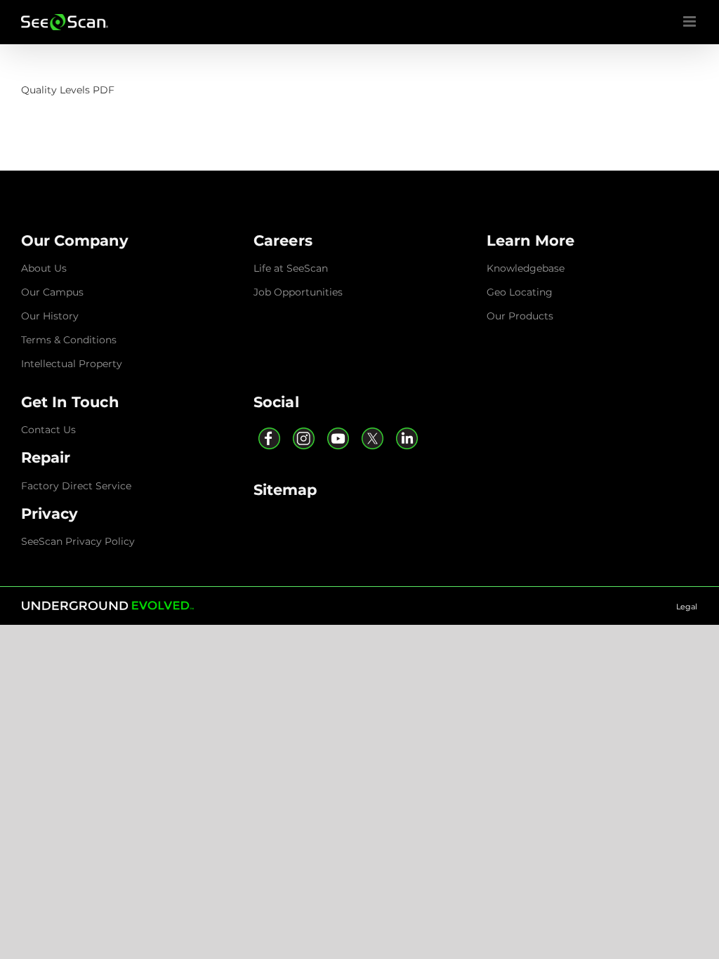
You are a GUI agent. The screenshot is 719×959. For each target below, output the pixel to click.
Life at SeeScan (290, 268)
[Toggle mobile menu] (690, 21)
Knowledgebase (526, 268)
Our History (50, 316)
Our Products (520, 316)
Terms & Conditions (69, 339)
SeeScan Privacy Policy (78, 541)
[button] (75, 240)
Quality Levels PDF (67, 90)
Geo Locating (520, 292)
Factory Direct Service (76, 485)
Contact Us (48, 429)
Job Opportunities (298, 292)
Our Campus (52, 292)
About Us (44, 268)
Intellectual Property (71, 363)
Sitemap (285, 489)
